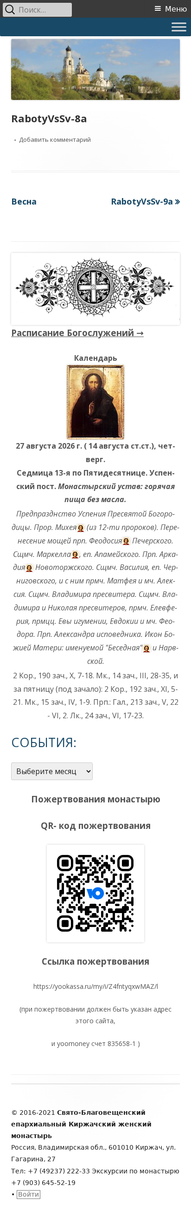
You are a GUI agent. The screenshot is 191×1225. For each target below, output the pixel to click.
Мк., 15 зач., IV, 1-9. (58, 702)
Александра (74, 634)
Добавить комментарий (55, 139)
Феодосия (105, 541)
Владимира (71, 594)
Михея (65, 527)
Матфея (121, 581)
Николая (62, 608)
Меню (176, 9)
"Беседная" (123, 647)
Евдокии (124, 621)
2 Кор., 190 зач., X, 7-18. (53, 675)
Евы (65, 621)
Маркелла (54, 554)
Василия (134, 567)
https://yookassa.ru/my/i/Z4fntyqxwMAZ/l (95, 986)
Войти (28, 1194)
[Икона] (95, 401)
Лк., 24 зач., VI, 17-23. (107, 715)
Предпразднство (46, 514)
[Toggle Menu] (179, 26)
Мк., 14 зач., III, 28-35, (134, 675)
